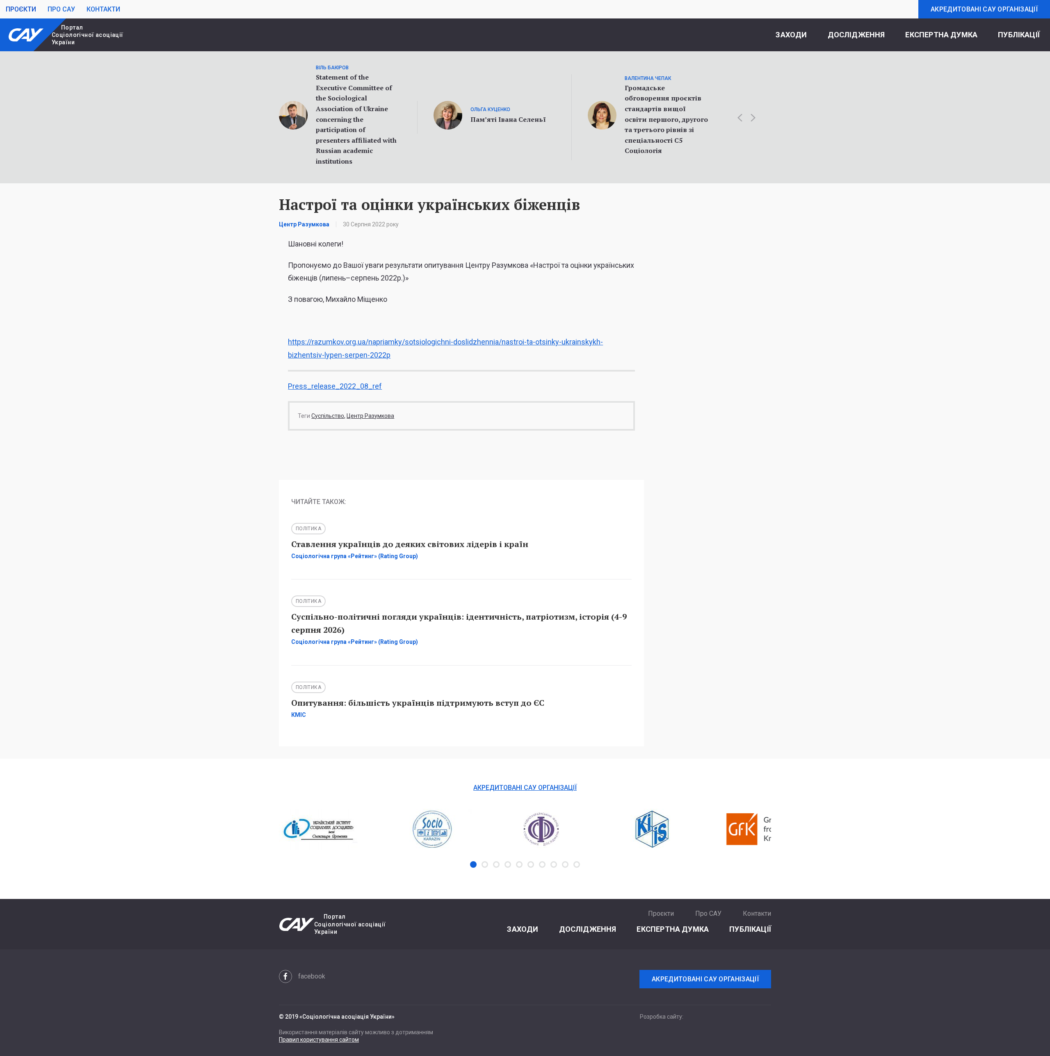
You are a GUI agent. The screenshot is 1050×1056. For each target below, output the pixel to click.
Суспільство (327, 416)
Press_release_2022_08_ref (335, 386)
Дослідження (856, 34)
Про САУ (61, 9)
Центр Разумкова (370, 416)
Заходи (791, 34)
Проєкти (21, 9)
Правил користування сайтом (319, 1039)
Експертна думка (941, 34)
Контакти (103, 9)
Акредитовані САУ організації (984, 9)
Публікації (1019, 34)
